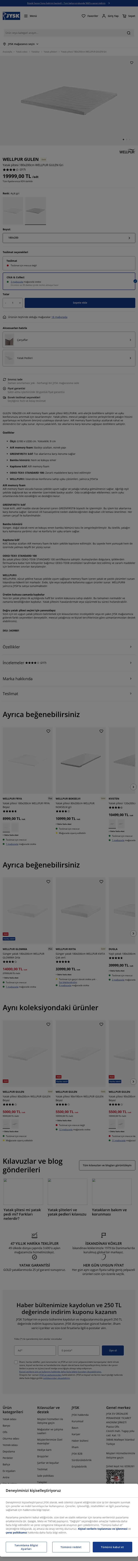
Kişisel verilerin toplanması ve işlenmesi (102, 1528)
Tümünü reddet (71, 1547)
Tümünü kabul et (112, 1547)
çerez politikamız (16, 1532)
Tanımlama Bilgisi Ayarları (26, 1547)
